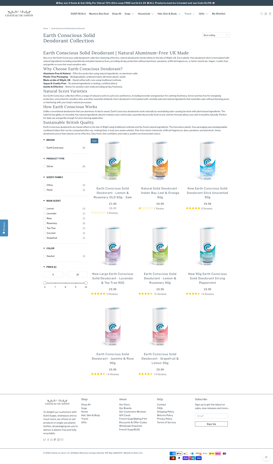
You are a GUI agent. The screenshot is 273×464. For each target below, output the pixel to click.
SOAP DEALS (78, 13)
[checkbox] (66, 148)
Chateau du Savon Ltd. (60, 453)
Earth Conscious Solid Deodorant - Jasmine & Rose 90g (113, 358)
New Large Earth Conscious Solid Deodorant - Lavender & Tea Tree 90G (112, 278)
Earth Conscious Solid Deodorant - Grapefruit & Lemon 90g (160, 358)
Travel (187, 13)
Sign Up (211, 424)
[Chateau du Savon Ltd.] (19, 13)
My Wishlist (218, 13)
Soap (127, 13)
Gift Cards (124, 415)
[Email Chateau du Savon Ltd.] (62, 440)
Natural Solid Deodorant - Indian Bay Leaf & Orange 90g (160, 193)
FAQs (160, 408)
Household (144, 13)
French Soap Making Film (133, 418)
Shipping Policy (165, 411)
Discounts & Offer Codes (133, 422)
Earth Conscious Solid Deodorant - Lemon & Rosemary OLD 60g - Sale (113, 193)
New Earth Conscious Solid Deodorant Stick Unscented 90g (207, 193)
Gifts (201, 13)
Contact (161, 404)
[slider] (44, 283)
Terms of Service (166, 422)
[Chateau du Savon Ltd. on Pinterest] (55, 440)
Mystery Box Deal (99, 13)
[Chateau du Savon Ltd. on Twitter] (44, 440)
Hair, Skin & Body (167, 13)
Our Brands (125, 408)
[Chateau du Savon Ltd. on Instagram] (58, 440)
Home (45, 29)
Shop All (116, 13)
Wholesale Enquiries (130, 426)
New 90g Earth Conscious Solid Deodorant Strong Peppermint (207, 278)
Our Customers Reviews (132, 411)
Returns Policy (165, 415)
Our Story (124, 404)
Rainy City (138, 453)
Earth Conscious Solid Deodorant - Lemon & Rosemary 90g (160, 278)
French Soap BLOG (129, 429)
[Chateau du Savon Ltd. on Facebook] (48, 440)
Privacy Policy (164, 418)
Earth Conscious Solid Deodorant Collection (68, 29)
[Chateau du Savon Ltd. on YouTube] (51, 440)
